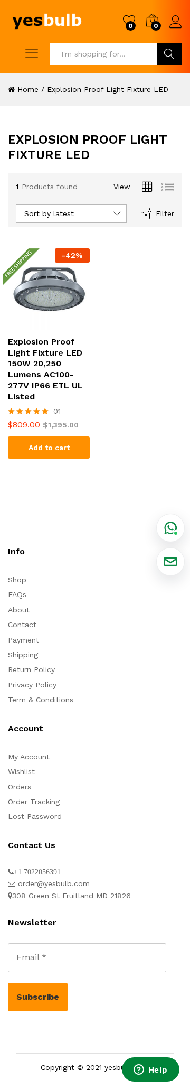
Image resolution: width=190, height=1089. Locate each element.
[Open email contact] (170, 561)
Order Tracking (34, 801)
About (19, 610)
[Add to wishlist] (49, 324)
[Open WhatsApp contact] (170, 528)
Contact (22, 624)
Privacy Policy (32, 685)
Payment (23, 640)
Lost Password (35, 816)
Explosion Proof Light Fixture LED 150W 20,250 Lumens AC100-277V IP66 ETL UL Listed (45, 369)
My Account (29, 756)
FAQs (17, 594)
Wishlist (21, 771)
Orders (19, 787)
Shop (17, 579)
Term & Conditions (40, 699)
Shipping (23, 654)
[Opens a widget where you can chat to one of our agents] (150, 1070)
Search (169, 54)
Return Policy (31, 669)
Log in (175, 28)
